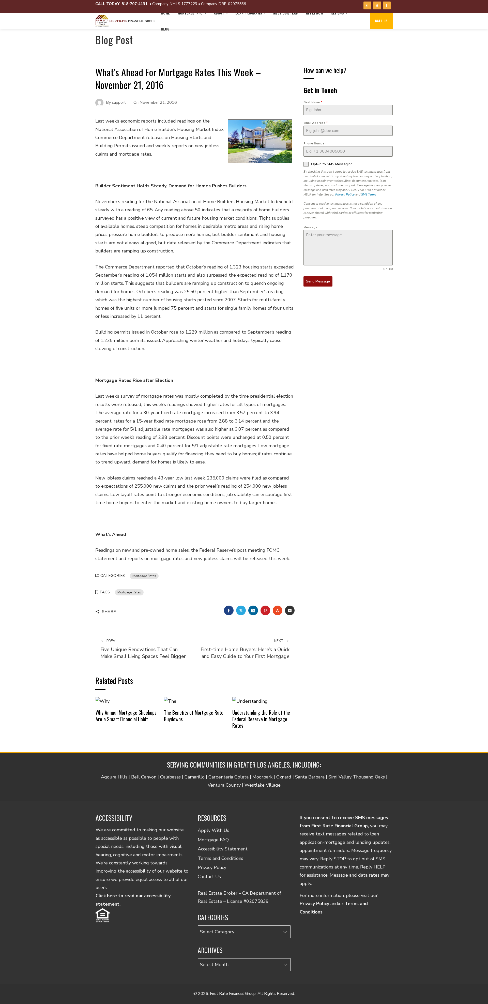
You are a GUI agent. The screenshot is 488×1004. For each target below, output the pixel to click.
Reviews (337, 13)
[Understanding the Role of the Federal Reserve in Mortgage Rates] (250, 701)
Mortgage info (190, 13)
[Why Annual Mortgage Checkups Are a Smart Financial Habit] (103, 701)
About (219, 13)
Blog (165, 29)
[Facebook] (387, 5)
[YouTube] (377, 5)
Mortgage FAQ (213, 840)
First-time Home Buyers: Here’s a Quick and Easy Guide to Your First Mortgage (245, 649)
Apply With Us (213, 830)
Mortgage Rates (144, 576)
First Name (313, 102)
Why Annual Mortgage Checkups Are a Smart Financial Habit (126, 716)
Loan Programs (248, 13)
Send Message (318, 281)
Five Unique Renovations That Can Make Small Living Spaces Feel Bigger (143, 649)
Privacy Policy (345, 194)
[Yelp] (367, 5)
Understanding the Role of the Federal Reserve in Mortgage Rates (261, 719)
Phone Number (314, 143)
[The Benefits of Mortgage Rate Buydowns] (170, 701)
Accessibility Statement (223, 849)
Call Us (381, 20)
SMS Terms (368, 194)
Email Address (315, 123)
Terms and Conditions (220, 858)
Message (310, 227)
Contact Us (209, 877)
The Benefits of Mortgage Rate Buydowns (193, 716)
